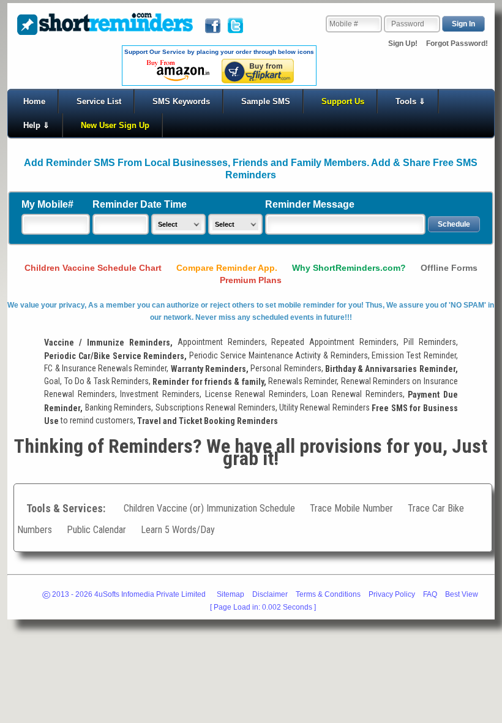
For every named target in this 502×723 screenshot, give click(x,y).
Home (34, 101)
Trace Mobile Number (351, 508)
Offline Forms (449, 268)
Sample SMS (265, 101)
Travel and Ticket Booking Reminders (207, 421)
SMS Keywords (181, 101)
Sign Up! (406, 43)
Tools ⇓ (410, 101)
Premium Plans (251, 280)
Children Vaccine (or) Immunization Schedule (209, 508)
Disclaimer (270, 594)
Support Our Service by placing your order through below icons (219, 51)
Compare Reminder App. (226, 268)
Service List (99, 101)
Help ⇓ (36, 125)
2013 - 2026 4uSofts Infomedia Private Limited (124, 595)
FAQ (430, 594)
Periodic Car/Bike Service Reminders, (115, 356)
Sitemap (230, 594)
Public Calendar (98, 530)
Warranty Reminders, (210, 369)
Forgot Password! (457, 43)
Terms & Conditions (328, 594)
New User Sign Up (115, 125)
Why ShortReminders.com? (349, 268)
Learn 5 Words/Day (178, 530)
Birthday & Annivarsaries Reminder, (391, 369)
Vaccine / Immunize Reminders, (108, 343)
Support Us (342, 101)
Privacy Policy (392, 594)
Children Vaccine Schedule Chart (94, 268)
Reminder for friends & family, (209, 382)
